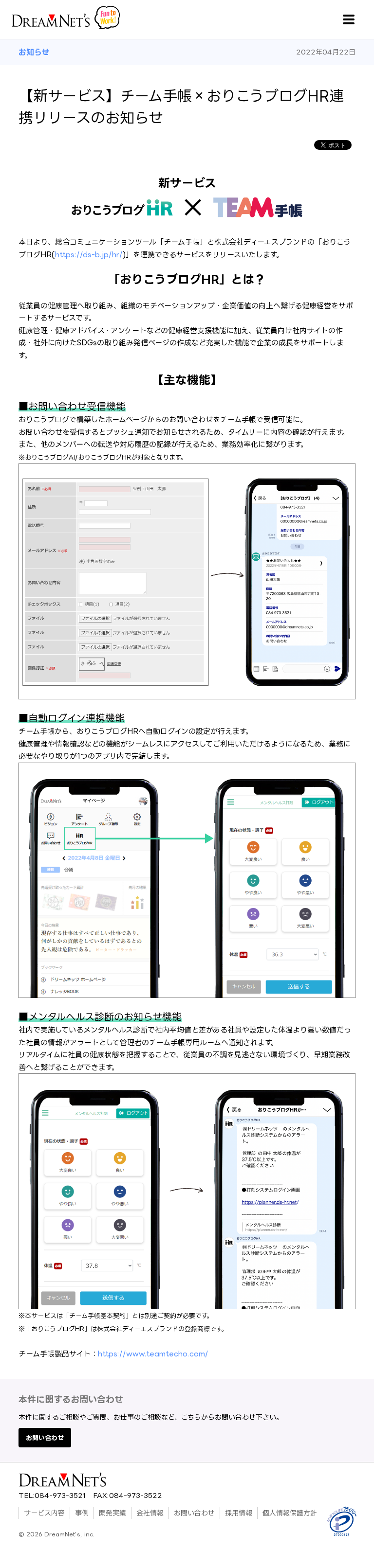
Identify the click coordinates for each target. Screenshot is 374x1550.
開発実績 (112, 1512)
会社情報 (150, 1512)
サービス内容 (44, 1512)
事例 (82, 1512)
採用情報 (238, 1512)
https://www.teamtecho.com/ (153, 1354)
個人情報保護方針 (289, 1512)
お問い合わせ (45, 1437)
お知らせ (34, 52)
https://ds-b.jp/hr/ (89, 254)
